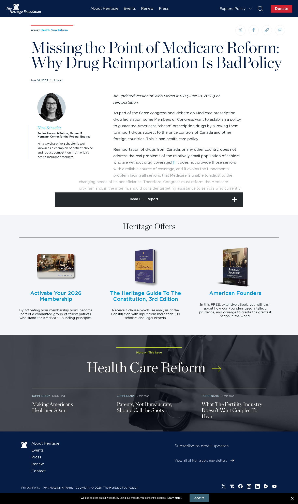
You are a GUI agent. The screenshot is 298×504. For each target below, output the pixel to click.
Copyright (83, 487)
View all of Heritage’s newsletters (201, 460)
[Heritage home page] (24, 444)
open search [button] (260, 8)
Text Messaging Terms (58, 487)
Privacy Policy (30, 487)
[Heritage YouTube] (274, 487)
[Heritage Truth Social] (232, 487)
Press (164, 8)
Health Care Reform (54, 30)
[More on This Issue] (216, 366)
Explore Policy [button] (233, 8)
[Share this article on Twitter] (240, 31)
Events (130, 8)
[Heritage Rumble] (266, 487)
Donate (281, 8)
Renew (147, 8)
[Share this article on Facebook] (254, 30)
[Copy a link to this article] (267, 30)
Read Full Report (144, 199)
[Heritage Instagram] (249, 487)
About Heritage (104, 8)
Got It (199, 498)
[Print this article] (280, 30)
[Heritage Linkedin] (257, 487)
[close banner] (292, 499)
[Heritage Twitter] (224, 487)
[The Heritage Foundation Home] (23, 9)
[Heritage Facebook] (240, 487)
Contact (38, 471)
